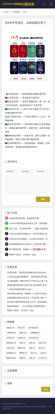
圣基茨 (10, 328)
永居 (32, 358)
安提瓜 (21, 338)
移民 (22, 333)
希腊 (22, 358)
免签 (22, 343)
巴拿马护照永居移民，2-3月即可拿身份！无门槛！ (31, 239)
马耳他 (10, 338)
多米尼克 (33, 338)
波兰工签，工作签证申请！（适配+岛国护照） (29, 228)
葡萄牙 (23, 353)
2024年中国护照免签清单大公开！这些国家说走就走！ (31, 302)
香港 (32, 343)
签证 (42, 348)
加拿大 (42, 343)
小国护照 (11, 333)
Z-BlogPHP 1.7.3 (19, 404)
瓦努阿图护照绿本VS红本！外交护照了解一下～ (30, 244)
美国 (32, 348)
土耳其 (42, 358)
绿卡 (34, 353)
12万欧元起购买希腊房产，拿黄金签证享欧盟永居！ (30, 277)
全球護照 (16, 12)
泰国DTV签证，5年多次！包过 (22, 254)
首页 (7, 12)
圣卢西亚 (33, 328)
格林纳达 (11, 343)
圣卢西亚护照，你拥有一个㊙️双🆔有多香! (27, 249)
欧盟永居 (11, 358)
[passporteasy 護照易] (18, 4)
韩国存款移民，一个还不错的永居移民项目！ (27, 306)
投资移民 (11, 353)
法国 (43, 353)
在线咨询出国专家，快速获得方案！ (25, 218)
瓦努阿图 (34, 333)
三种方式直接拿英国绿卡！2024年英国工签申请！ (31, 234)
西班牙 (21, 348)
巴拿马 (10, 348)
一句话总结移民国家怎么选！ (20, 289)
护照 (21, 328)
